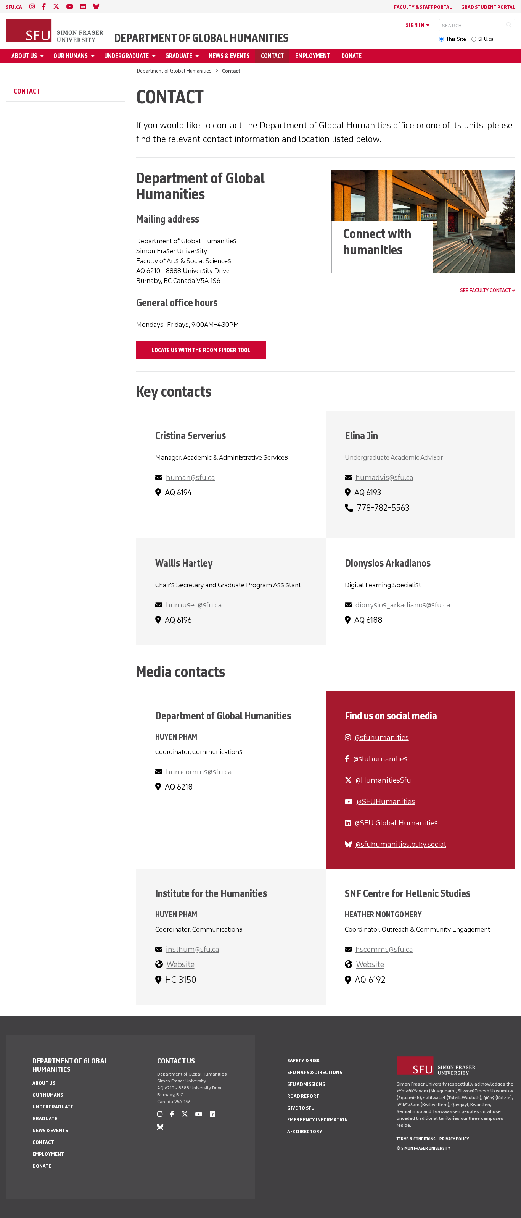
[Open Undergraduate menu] (154, 56)
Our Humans (70, 56)
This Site (456, 39)
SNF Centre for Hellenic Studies (407, 893)
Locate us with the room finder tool (201, 350)
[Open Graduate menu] (198, 56)
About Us (24, 56)
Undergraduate (126, 56)
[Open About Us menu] (43, 56)
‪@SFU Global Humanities (396, 822)
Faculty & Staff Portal (423, 7)
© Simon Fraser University (423, 1148)
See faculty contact (485, 290)
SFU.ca (486, 39)
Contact (272, 56)
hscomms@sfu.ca (384, 949)
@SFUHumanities (386, 801)
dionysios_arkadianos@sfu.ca (402, 604)
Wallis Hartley (184, 563)
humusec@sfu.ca (194, 604)
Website (181, 964)
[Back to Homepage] (55, 31)
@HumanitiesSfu (383, 780)
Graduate (178, 56)
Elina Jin (361, 435)
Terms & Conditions (416, 1139)
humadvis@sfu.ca (384, 477)
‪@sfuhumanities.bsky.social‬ (400, 844)
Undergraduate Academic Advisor (394, 457)
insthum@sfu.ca (192, 949)
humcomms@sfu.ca (199, 771)
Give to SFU (301, 1108)
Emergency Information (317, 1119)
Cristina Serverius (190, 435)
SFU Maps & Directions (314, 1072)
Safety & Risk (303, 1060)
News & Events (229, 56)
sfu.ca (14, 7)
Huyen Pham (176, 736)
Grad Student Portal (488, 7)
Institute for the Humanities (211, 893)
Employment (312, 56)
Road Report (303, 1096)
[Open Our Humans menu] (93, 56)
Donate (351, 56)
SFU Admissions (306, 1084)
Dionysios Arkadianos (388, 563)
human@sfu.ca (190, 477)
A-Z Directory (304, 1131)
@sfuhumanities (382, 737)
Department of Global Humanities (201, 38)
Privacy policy (454, 1139)
